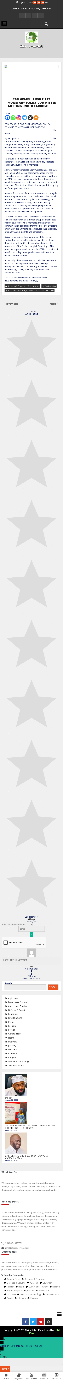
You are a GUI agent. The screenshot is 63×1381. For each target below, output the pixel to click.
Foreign (11, 1029)
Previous (12, 303)
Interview (12, 1041)
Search (8, 983)
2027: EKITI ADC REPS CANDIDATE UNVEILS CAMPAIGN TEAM (26, 1157)
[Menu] (31, 1314)
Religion (12, 1057)
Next (53, 303)
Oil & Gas (12, 1049)
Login (32, 919)
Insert (5, 1369)
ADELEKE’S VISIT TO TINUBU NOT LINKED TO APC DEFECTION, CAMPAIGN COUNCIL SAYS (32, 10)
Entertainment (15, 1017)
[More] (36, 117)
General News (33, 286)
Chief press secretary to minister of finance (26, 290)
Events (11, 1022)
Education (13, 1014)
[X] (30, 117)
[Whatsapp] (13, 117)
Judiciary (12, 1045)
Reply (4, 1356)
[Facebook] (7, 117)
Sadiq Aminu (50, 286)
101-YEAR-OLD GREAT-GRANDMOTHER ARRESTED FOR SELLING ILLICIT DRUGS (30, 1126)
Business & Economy (16, 286)
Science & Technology (18, 1061)
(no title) (9, 1097)
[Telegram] (24, 117)
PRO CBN (50, 290)
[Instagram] (18, 117)
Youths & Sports (16, 1065)
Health (11, 1037)
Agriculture (13, 998)
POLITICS (12, 1053)
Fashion (12, 1025)
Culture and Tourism (18, 1006)
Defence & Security (17, 1010)
